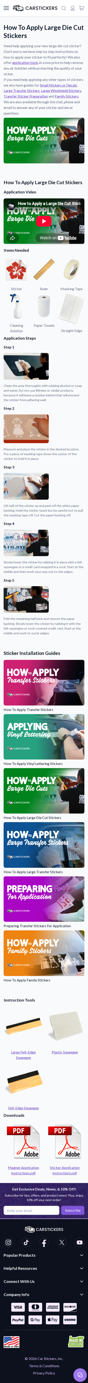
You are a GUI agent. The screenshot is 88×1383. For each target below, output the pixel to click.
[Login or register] (72, 8)
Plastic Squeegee (65, 1052)
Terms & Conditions (44, 1366)
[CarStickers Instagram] (8, 1243)
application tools (25, 62)
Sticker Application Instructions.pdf (65, 1170)
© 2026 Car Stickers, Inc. (44, 1358)
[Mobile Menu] (6, 8)
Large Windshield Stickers (61, 90)
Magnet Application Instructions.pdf (23, 1170)
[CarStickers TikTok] (26, 1243)
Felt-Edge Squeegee (23, 1108)
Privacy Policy (44, 1373)
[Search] (63, 8)
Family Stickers (67, 96)
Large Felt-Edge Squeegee (23, 1055)
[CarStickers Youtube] (79, 1243)
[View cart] (81, 8)
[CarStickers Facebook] (44, 1243)
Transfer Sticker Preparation (26, 96)
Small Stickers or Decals (58, 85)
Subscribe (73, 1210)
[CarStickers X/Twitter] (62, 1243)
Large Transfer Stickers (22, 90)
